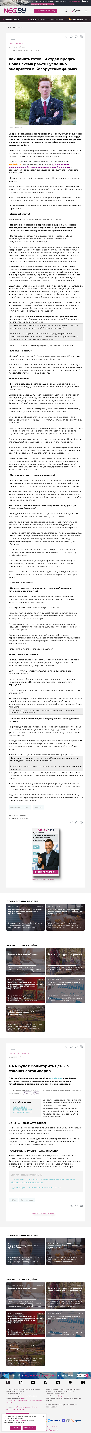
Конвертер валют (12, 19)
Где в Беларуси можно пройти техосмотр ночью (36, 1187)
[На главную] (15, 10)
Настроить (29, 1428)
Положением (20, 1420)
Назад (12, 40)
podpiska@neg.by (31, 1407)
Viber (37, 1093)
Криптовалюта (77, 19)
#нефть (38, 807)
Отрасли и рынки (17, 44)
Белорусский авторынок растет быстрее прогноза (22, 1110)
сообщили (56, 1078)
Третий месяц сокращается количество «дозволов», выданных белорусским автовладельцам (43, 1180)
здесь (23, 1398)
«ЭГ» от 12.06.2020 (24, 50)
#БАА (13, 1200)
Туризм (10, 1008)
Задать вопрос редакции (15, 1409)
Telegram (27, 1093)
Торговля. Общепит (54, 979)
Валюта (33, 19)
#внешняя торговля (20, 807)
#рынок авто (27, 1200)
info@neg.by (20, 1407)
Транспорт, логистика (19, 1054)
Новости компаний (15, 979)
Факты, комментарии (15, 951)
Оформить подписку (45, 11)
